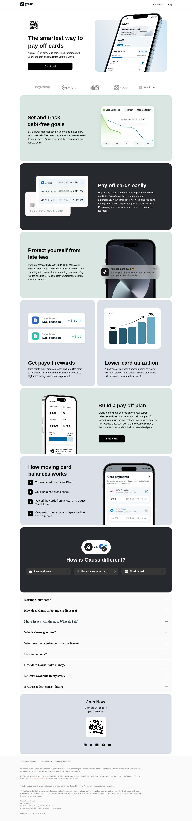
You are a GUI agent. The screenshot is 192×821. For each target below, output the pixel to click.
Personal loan (42, 571)
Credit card (137, 571)
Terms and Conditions (28, 762)
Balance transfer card (94, 571)
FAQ (170, 4)
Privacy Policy (46, 762)
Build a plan (112, 439)
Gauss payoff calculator (37, 779)
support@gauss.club (63, 762)
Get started (50, 66)
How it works (158, 4)
